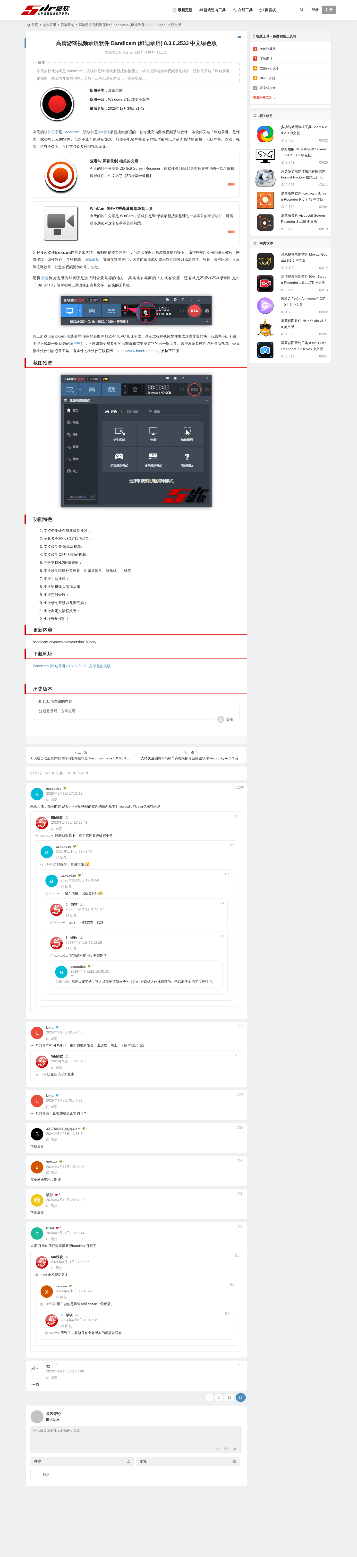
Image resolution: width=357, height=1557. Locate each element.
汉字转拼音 (265, 88)
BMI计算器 (265, 78)
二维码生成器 (267, 68)
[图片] (234, 1449)
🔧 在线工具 (242, 10)
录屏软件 (215, 216)
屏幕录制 (67, 25)
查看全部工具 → (264, 97)
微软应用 (49, 25)
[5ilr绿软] (46, 10)
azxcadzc (47, 835)
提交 (46, 1475)
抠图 (62, 619)
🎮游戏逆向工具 (212, 10)
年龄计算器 (265, 49)
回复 (54, 799)
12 (229, 1397)
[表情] (226, 1449)
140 (148, 52)
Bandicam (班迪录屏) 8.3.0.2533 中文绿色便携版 (72, 666)
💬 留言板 (267, 10)
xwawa (54, 1333)
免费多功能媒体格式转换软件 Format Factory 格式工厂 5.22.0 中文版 (303, 177)
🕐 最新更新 (182, 10)
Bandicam (71, 132)
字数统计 (263, 58)
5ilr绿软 (104, 132)
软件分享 (51, 132)
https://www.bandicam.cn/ (137, 351)
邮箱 (143, 1461)
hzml (43, 1275)
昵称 (37, 1461)
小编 (44, 278)
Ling (43, 1074)
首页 (34, 25)
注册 (329, 10)
